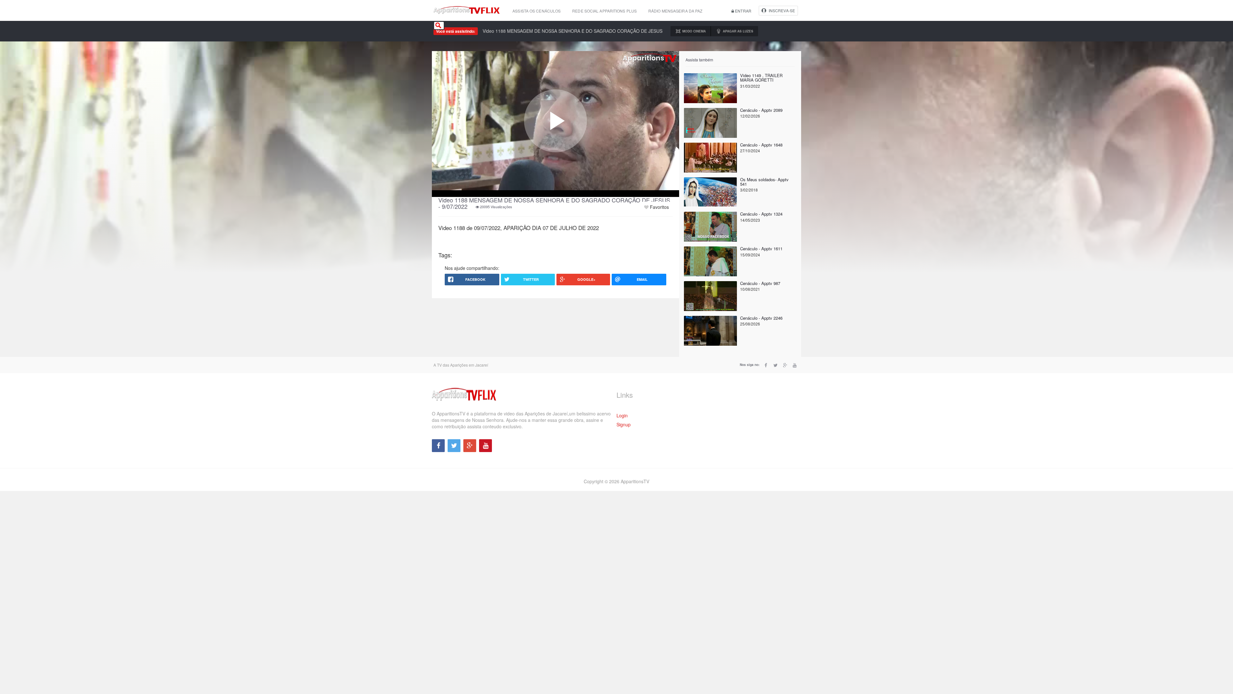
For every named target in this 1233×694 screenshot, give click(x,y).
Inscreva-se (782, 10)
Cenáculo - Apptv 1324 (761, 214)
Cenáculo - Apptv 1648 (761, 145)
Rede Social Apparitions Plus (604, 10)
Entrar (742, 10)
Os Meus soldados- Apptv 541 (764, 181)
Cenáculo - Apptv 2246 (761, 318)
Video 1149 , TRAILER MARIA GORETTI (761, 77)
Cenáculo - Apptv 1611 (761, 248)
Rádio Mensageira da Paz (675, 10)
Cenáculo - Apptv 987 (760, 283)
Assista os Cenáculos (536, 10)
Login (622, 415)
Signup (623, 424)
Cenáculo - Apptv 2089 (761, 110)
